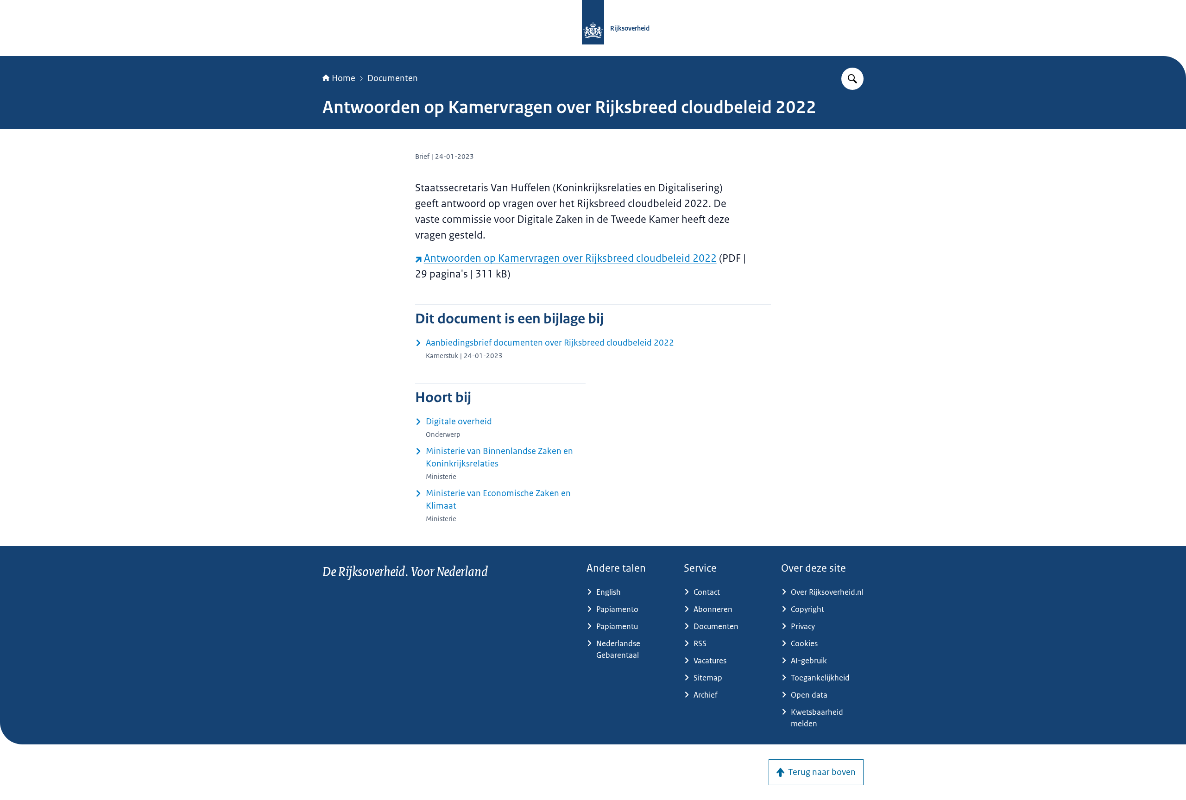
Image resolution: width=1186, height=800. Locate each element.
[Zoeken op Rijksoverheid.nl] (852, 79)
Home (343, 78)
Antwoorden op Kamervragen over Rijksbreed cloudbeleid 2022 (570, 258)
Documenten (392, 78)
